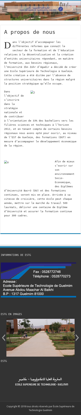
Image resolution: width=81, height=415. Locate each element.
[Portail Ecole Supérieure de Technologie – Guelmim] (40, 10)
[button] (3, 337)
